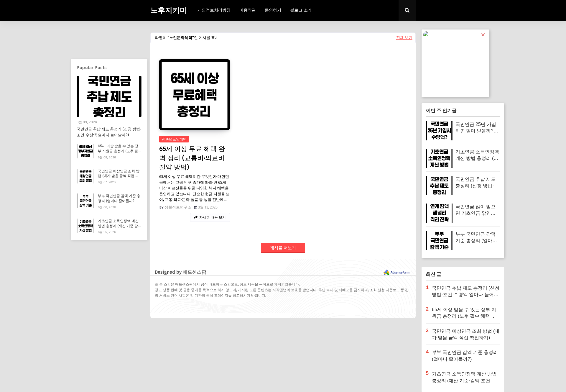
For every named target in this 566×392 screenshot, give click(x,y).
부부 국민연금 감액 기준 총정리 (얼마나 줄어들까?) (119, 198)
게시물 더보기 (283, 247)
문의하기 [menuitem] (273, 10)
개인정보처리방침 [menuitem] (214, 10)
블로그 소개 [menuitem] (301, 10)
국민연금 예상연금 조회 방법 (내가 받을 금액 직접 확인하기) (118, 176)
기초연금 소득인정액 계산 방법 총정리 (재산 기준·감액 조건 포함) (120, 226)
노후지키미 (168, 10)
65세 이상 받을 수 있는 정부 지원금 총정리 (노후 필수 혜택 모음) (120, 151)
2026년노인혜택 (174, 139)
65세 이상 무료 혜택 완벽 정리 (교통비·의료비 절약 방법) (192, 158)
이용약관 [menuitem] (247, 10)
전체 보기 (404, 37)
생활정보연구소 (177, 207)
